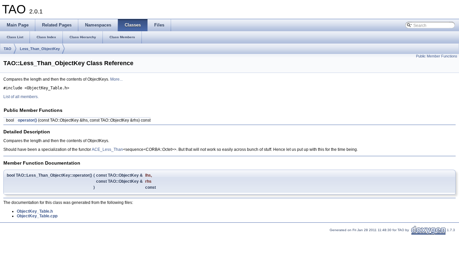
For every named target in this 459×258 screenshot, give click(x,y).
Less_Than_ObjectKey (40, 49)
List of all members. (21, 96)
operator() (27, 120)
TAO (7, 49)
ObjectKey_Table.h (35, 211)
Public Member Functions (436, 56)
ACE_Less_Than (107, 149)
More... (116, 79)
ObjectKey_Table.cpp (37, 216)
